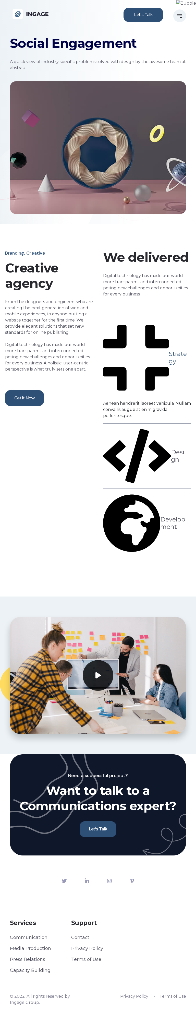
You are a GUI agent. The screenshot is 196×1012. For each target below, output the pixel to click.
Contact (80, 937)
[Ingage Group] (30, 14)
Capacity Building (30, 970)
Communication (28, 937)
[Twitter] (64, 881)
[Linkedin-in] (87, 881)
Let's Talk (143, 14)
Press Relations (27, 959)
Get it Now (24, 398)
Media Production (30, 948)
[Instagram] (109, 881)
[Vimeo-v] (132, 881)
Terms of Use (86, 959)
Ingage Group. (25, 1002)
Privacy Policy (87, 948)
